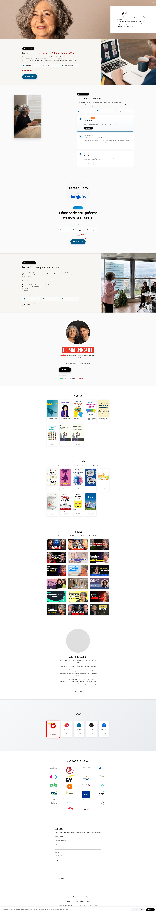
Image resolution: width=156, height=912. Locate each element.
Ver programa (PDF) (89, 145)
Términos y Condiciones (91, 905)
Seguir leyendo (78, 691)
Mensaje (56, 860)
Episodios (64, 370)
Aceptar (150, 909)
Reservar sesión (88, 128)
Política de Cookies (80, 905)
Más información (28, 304)
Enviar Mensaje (61, 878)
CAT (153, 2)
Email (56, 844)
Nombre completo (59, 836)
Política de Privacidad (70, 905)
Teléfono (57, 852)
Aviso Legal (61, 905)
